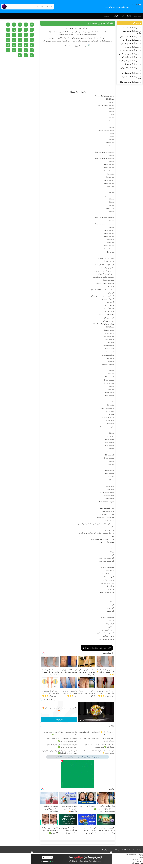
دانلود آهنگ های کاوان (131, 64)
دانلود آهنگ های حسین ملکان (129, 82)
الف (31, 24)
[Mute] (83, 720)
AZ (20, 55)
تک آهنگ (129, 16)
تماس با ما (106, 16)
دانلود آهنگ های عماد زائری (129, 73)
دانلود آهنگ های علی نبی (130, 40)
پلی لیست (115, 16)
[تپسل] (32, 852)
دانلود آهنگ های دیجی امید (130, 28)
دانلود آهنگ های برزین (131, 47)
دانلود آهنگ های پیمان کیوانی (129, 43)
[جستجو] (4, 6)
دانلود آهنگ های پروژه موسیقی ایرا (100, 23)
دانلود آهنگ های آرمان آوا (130, 57)
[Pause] (80, 720)
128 (109, 99)
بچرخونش (59, 719)
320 (107, 99)
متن (112, 99)
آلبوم (122, 16)
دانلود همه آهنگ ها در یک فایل (94, 648)
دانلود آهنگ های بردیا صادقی (129, 54)
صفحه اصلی (137, 16)
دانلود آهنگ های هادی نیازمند (129, 61)
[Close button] (111, 852)
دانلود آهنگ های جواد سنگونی (129, 36)
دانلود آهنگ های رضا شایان (129, 50)
